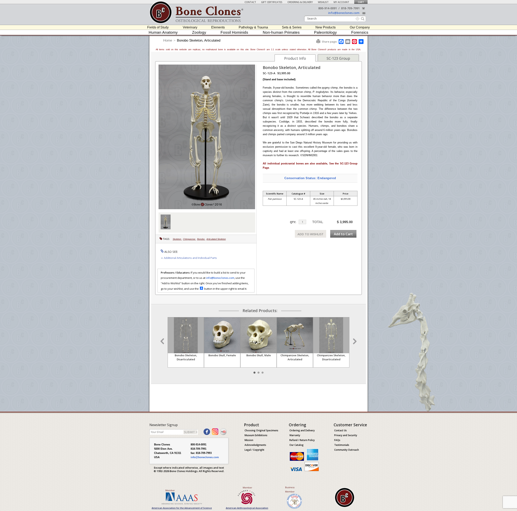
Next (354, 341)
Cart (361, 2)
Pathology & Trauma (253, 27)
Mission (249, 440)
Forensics (359, 32)
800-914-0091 (327, 8)
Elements (218, 27)
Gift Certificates (271, 2)
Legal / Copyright (254, 449)
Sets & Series (292, 27)
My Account (341, 2)
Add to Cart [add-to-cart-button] (343, 234)
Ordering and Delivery (302, 430)
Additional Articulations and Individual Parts (190, 258)
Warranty (294, 435)
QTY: (293, 222)
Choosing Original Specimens (261, 430)
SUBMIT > (190, 432)
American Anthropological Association (247, 507)
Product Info (295, 58)
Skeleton (177, 239)
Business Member (290, 489)
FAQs (337, 440)
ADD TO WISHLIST (310, 234)
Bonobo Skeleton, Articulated (198, 40)
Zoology (199, 32)
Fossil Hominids (234, 32)
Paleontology (325, 32)
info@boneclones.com (343, 13)
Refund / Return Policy (302, 440)
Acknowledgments (255, 445)
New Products (325, 27)
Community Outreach (346, 449)
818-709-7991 (350, 8)
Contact (250, 2)
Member (170, 490)
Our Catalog (296, 445)
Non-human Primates (281, 32)
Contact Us (340, 430)
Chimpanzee (189, 239)
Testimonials (341, 445)
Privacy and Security (345, 435)
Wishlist (323, 2)
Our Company (360, 27)
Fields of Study (158, 27)
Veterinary (190, 27)
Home (167, 40)
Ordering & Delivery (300, 2)
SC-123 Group (338, 58)
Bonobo (201, 239)
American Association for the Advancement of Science (182, 507)
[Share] (361, 41)
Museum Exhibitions (256, 435)
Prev (163, 341)
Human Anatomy (163, 32)
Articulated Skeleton (216, 239)
